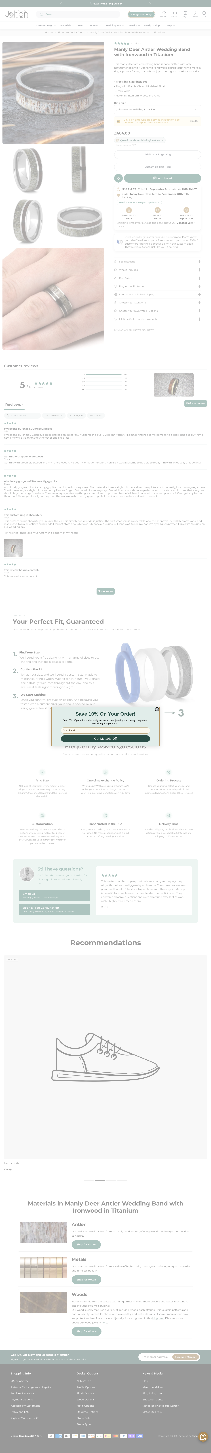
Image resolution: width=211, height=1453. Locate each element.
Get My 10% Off (105, 738)
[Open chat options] (203, 1437)
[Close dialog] (157, 709)
